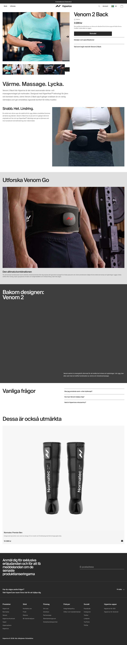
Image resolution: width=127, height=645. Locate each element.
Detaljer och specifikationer (84, 40)
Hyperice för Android (111, 612)
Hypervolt (6, 608)
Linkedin (87, 618)
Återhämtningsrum (49, 618)
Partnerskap (47, 615)
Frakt (24, 612)
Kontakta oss (27, 608)
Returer (25, 615)
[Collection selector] (5, 6)
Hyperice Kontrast (9, 618)
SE (116, 6)
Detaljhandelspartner (50, 622)
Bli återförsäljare (28, 618)
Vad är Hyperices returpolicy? (75, 402)
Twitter (86, 615)
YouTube (87, 622)
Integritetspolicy (69, 608)
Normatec (6, 612)
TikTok (86, 625)
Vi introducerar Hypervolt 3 (63, 1)
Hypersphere (7, 625)
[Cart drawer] (121, 6)
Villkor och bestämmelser (72, 612)
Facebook (87, 608)
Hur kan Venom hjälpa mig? (74, 397)
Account (105, 6)
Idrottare (46, 612)
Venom (5, 615)
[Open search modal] (99, 6)
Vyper (4, 622)
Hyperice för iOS (109, 608)
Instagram (87, 612)
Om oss (45, 608)
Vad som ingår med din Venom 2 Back (87, 47)
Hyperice (6, 628)
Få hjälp (119, 589)
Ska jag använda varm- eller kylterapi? (78, 391)
